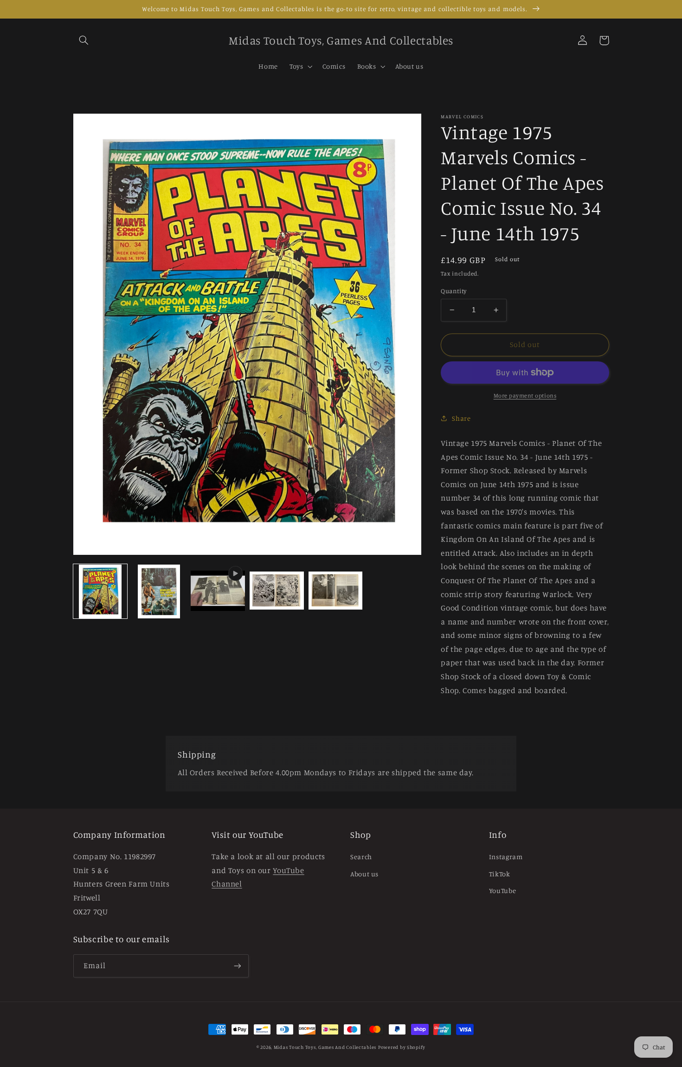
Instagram (506, 857)
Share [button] (461, 418)
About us (364, 874)
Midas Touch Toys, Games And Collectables (325, 1047)
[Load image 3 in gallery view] (276, 591)
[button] (84, 40)
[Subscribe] (237, 965)
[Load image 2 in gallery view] (159, 591)
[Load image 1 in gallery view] (100, 591)
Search (361, 857)
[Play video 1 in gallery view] (217, 591)
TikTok (499, 874)
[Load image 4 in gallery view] (335, 591)
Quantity (453, 291)
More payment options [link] (525, 395)
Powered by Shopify (401, 1047)
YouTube (502, 890)
